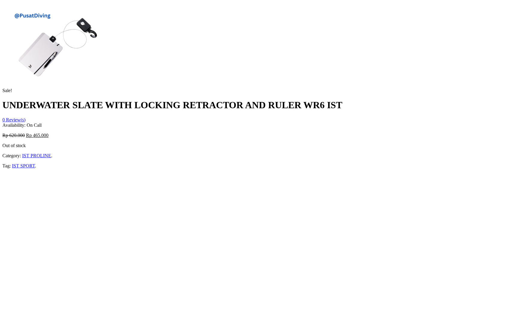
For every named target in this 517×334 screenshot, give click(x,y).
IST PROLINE (36, 155)
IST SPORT (23, 165)
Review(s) (13, 119)
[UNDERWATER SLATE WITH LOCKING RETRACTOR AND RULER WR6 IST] (58, 90)
